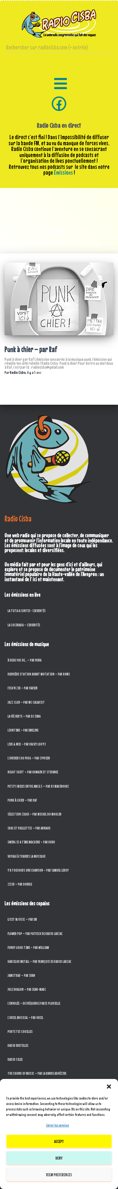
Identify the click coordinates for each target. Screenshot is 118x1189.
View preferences (59, 1174)
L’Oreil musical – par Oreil (25, 1017)
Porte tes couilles (20, 1031)
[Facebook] (59, 103)
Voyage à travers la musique (26, 856)
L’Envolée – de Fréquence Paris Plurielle (34, 1003)
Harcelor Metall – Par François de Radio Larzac (39, 961)
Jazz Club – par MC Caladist (26, 702)
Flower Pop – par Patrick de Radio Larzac (35, 933)
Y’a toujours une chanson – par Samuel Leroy (38, 870)
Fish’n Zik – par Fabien (23, 688)
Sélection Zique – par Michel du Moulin (34, 814)
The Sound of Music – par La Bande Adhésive (37, 1073)
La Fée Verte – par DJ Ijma (24, 716)
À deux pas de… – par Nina (24, 660)
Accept (59, 1141)
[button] (109, 1086)
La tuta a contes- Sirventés (27, 610)
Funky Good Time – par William (28, 947)
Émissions (63, 172)
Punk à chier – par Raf (31, 349)
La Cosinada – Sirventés (24, 625)
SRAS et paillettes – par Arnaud (29, 828)
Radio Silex (15, 1059)
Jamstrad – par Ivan (21, 975)
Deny (59, 1158)
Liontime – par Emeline (23, 730)
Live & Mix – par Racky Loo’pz (27, 744)
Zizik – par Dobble (20, 884)
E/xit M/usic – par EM (22, 919)
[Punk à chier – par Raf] (59, 299)
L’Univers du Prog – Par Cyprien (29, 758)
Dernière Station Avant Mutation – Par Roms (39, 674)
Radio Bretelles (18, 1045)
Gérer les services (57, 1125)
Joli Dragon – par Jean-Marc (27, 989)
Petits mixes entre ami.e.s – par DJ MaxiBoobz (38, 786)
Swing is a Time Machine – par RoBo (31, 842)
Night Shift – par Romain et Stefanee (33, 772)
